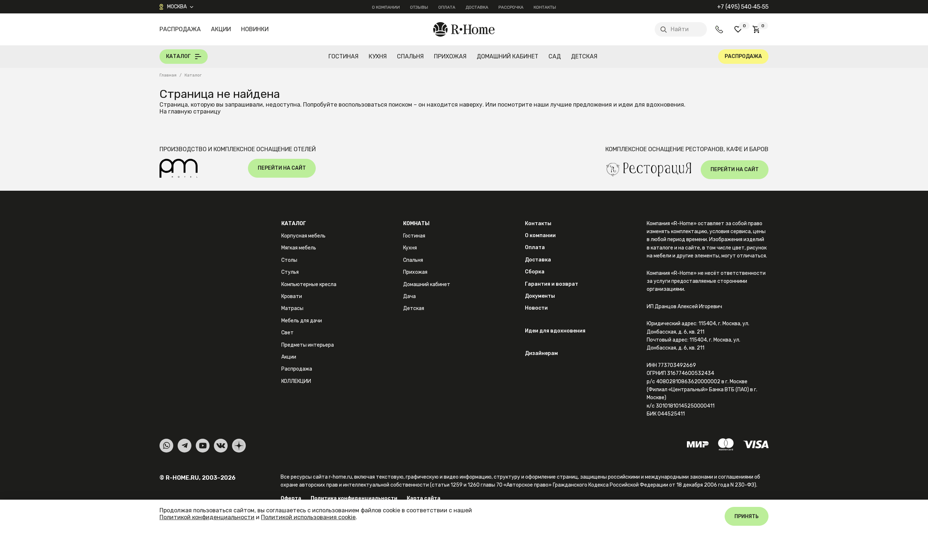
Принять (746, 516)
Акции (221, 29)
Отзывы (419, 7)
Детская (584, 56)
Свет (287, 333)
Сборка (534, 272)
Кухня (378, 56)
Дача (409, 296)
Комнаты (416, 223)
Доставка (476, 7)
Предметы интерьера (307, 345)
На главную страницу (190, 111)
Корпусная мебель (303, 236)
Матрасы (292, 308)
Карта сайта (423, 498)
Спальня (410, 56)
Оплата (446, 7)
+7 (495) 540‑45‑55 (742, 6)
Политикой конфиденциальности (207, 517)
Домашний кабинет (507, 56)
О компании (386, 7)
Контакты (545, 7)
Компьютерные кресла (308, 284)
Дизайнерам (541, 353)
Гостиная (343, 56)
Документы (540, 296)
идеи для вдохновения (651, 104)
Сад (554, 56)
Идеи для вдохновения (555, 331)
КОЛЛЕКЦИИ (296, 381)
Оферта (291, 498)
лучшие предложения (581, 104)
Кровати (291, 296)
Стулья (290, 272)
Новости (536, 308)
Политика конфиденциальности (354, 498)
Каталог (293, 223)
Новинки (255, 29)
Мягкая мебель (298, 248)
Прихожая (450, 56)
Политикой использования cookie (308, 517)
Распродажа (180, 29)
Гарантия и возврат (551, 284)
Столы (289, 260)
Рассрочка (510, 7)
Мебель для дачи (301, 321)
